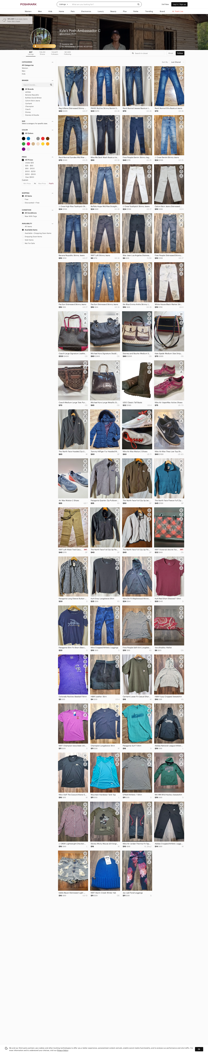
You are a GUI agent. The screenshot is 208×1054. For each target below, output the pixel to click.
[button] (63, 4)
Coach (27, 109)
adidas (28, 92)
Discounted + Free (32, 203)
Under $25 (29, 163)
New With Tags (31, 216)
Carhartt (28, 103)
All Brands (29, 89)
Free (26, 199)
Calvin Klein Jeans (32, 101)
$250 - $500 (30, 174)
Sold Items (29, 240)
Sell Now (165, 4)
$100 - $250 (30, 171)
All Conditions (31, 213)
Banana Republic (32, 95)
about (170, 53)
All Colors (29, 133)
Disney (28, 112)
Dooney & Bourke (32, 115)
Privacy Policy (62, 1050)
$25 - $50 (29, 166)
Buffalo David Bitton (33, 98)
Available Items (31, 230)
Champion (29, 106)
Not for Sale (30, 243)
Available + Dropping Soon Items (38, 233)
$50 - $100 (30, 168)
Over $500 (29, 177)
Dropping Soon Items (33, 236)
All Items (28, 196)
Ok (199, 1049)
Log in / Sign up (179, 4)
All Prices (29, 160)
